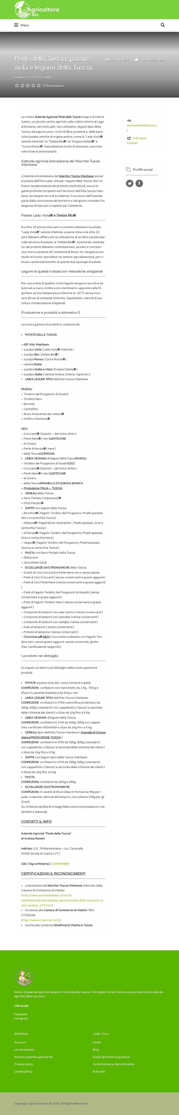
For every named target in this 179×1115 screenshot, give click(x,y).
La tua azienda (24, 1049)
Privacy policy (23, 1064)
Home (97, 1042)
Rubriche (99, 1071)
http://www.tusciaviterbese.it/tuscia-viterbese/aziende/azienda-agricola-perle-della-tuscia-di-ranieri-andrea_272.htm (62, 900)
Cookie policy (23, 1071)
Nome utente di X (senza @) (129, 183)
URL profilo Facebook (139, 183)
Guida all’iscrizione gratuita (111, 1057)
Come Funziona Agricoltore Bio (113, 1064)
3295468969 (60, 864)
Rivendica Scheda (152, 59)
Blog (96, 1049)
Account (20, 1042)
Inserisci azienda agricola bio (33, 1057)
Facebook (20, 1014)
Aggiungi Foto (120, 59)
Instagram (21, 1018)
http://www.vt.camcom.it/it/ (41, 920)
